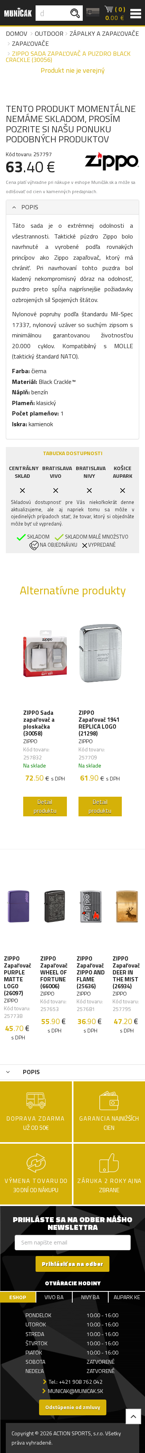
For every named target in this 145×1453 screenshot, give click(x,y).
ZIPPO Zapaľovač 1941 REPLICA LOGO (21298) (98, 723)
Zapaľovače (30, 43)
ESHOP (17, 1297)
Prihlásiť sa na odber (72, 1263)
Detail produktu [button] (45, 806)
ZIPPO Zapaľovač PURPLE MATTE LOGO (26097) (17, 976)
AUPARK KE (127, 1297)
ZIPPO (30, 741)
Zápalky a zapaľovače (104, 33)
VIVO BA (53, 1297)
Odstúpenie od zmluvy (72, 1407)
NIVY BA (90, 1297)
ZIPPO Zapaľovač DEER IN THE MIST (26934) (126, 972)
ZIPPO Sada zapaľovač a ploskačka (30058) (39, 723)
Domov (16, 33)
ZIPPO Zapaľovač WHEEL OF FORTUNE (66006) (54, 972)
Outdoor (49, 33)
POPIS (29, 207)
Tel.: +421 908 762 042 (75, 1382)
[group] (45, 715)
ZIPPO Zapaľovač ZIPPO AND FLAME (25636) (91, 972)
